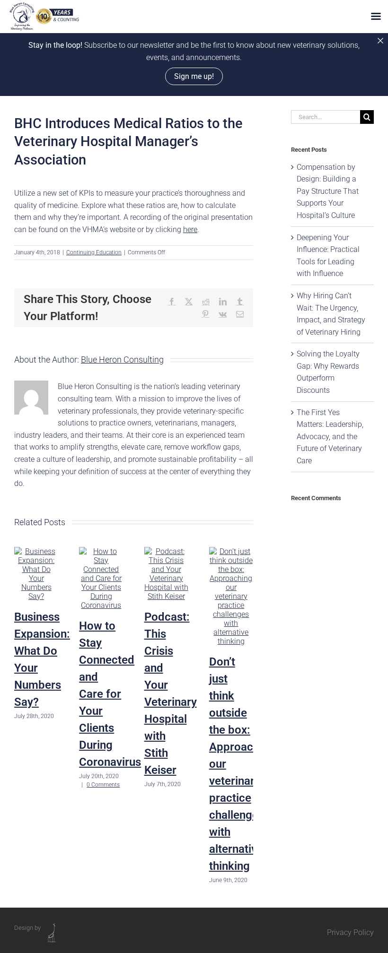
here (190, 229)
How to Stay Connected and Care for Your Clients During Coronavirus (110, 694)
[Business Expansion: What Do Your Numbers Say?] (36, 551)
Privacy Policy (350, 932)
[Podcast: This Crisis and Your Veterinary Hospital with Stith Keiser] (166, 551)
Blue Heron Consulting (122, 359)
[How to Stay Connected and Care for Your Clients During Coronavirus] (101, 551)
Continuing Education (94, 252)
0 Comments (103, 784)
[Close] (380, 40)
